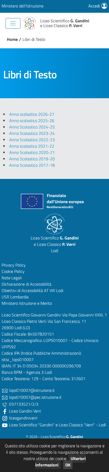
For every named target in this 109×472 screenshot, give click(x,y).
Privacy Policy (14, 265)
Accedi (94, 6)
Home (12, 39)
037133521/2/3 (23, 404)
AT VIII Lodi (53, 290)
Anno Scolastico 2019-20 (32, 159)
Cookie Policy (13, 271)
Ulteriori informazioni (60, 461)
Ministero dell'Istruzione (22, 6)
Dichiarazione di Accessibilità (26, 284)
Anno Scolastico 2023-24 (32, 133)
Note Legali (12, 277)
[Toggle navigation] (13, 23)
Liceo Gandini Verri (24, 411)
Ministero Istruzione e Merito (27, 303)
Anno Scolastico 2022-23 (32, 139)
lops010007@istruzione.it (31, 390)
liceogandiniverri (22, 418)
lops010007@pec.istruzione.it (35, 397)
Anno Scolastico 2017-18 (32, 165)
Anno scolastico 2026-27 (31, 114)
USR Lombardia (15, 297)
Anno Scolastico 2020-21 (32, 152)
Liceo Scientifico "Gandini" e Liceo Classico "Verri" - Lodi (57, 425)
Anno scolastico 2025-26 (31, 120)
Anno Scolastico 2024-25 (32, 127)
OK (67, 465)
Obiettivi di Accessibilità (22, 290)
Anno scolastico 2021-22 (31, 146)
